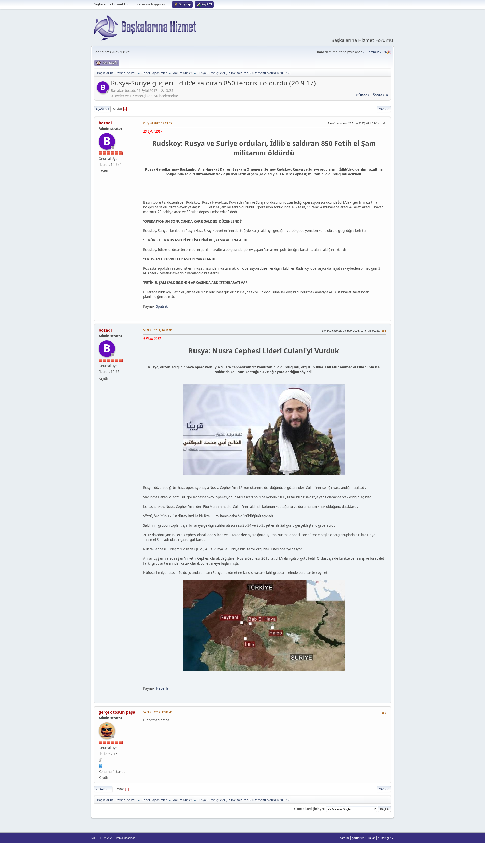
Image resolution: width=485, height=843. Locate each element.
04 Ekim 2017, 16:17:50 (157, 330)
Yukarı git (103, 789)
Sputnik (162, 306)
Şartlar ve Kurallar (363, 838)
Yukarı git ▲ (386, 838)
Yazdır (384, 109)
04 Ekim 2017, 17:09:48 (157, 712)
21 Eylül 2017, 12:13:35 (157, 123)
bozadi (105, 123)
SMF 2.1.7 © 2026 (102, 837)
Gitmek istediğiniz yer (309, 809)
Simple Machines (125, 837)
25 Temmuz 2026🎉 (377, 52)
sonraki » (380, 94)
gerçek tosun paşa (117, 712)
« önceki (363, 94)
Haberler (163, 688)
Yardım (344, 838)
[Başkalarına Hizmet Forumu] (101, 765)
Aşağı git (102, 109)
